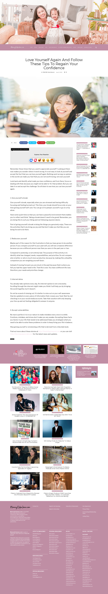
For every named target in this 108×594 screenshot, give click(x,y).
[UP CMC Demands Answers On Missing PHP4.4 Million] (90, 349)
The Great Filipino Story (82, 216)
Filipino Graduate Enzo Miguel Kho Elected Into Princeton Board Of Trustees (83, 220)
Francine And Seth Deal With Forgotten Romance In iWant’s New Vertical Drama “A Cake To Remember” (83, 158)
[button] (96, 47)
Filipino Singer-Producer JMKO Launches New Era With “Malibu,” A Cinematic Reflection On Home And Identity (83, 230)
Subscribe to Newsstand (72, 506)
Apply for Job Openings (54, 506)
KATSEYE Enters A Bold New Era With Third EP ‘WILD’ (82, 176)
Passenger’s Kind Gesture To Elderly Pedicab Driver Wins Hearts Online (82, 210)
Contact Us (35, 506)
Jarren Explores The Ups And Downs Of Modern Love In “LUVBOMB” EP (83, 167)
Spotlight (12, 339)
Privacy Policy (86, 509)
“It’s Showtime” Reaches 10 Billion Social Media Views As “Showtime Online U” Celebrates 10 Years (83, 147)
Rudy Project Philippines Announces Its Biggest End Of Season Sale (40, 356)
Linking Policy (86, 516)
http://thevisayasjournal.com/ (21, 334)
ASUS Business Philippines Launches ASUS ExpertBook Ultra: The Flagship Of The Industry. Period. (73, 357)
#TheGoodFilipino (80, 181)
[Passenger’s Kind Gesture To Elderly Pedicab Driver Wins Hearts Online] (93, 209)
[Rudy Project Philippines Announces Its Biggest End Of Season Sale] (40, 349)
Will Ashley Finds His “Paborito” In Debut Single (82, 193)
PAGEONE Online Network (48, 72)
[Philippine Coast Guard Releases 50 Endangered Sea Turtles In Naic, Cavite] (93, 373)
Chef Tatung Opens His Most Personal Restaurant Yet (57, 356)
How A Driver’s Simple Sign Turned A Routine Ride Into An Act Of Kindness (82, 184)
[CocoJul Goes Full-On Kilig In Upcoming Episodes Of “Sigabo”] (93, 201)
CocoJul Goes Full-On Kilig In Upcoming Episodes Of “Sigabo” (82, 202)
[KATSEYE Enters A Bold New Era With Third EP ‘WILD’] (93, 174)
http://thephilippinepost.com (49, 331)
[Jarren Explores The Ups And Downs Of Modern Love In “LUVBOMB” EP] (93, 166)
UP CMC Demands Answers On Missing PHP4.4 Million (90, 356)
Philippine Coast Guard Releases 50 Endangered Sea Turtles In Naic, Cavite (83, 373)
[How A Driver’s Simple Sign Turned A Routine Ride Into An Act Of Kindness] (93, 183)
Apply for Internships (54, 509)
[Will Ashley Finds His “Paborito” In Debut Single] (93, 192)
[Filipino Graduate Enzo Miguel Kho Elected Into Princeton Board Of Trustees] (93, 219)
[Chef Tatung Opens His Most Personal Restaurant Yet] (57, 349)
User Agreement (87, 506)
